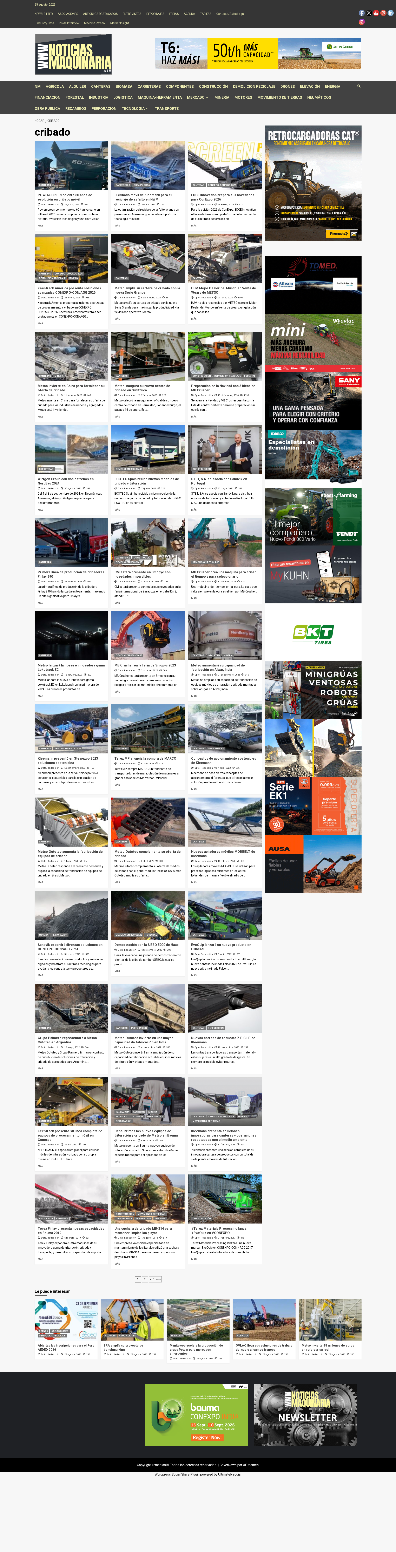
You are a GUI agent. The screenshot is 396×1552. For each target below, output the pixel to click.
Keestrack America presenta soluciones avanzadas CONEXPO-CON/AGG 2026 (69, 290)
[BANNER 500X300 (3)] (313, 690)
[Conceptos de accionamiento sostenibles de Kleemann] (225, 728)
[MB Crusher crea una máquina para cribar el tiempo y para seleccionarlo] (225, 542)
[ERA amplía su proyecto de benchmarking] (132, 1320)
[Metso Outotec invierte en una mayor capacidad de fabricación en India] (148, 1008)
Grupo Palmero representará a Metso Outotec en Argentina (67, 1040)
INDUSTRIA (98, 97)
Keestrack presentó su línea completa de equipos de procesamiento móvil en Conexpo (70, 1135)
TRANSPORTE (167, 108)
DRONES (287, 86)
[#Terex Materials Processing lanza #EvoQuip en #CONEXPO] (225, 1199)
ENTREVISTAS (132, 13)
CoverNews (228, 1465)
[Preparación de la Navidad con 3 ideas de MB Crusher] (225, 356)
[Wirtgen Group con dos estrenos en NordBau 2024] (71, 449)
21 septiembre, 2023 (229, 674)
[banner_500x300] (313, 806)
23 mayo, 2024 (225, 488)
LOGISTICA (123, 97)
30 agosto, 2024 (72, 488)
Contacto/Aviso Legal (230, 13)
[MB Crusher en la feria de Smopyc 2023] (148, 635)
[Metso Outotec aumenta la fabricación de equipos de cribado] (71, 822)
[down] (207, 98)
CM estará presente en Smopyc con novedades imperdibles (142, 574)
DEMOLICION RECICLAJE (254, 86)
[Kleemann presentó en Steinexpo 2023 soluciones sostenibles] (71, 728)
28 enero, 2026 (226, 204)
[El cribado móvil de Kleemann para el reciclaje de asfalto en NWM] (148, 165)
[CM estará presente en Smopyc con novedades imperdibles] (148, 542)
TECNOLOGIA (133, 108)
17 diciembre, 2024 (228, 395)
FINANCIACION (47, 97)
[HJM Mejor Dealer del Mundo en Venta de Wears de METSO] (225, 258)
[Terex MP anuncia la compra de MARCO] (148, 728)
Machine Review (94, 23)
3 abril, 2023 (147, 861)
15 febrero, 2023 (226, 861)
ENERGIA (332, 86)
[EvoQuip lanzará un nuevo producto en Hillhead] (225, 915)
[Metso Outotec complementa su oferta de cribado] (148, 822)
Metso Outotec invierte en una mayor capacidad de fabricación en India (143, 1040)
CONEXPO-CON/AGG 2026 (222, 185)
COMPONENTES (180, 86)
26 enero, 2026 (72, 297)
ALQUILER (77, 86)
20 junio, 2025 (225, 297)
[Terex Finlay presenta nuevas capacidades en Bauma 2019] (71, 1199)
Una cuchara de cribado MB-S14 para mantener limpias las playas (143, 1231)
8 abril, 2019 (147, 1140)
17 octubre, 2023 (227, 581)
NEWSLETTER (44, 13)
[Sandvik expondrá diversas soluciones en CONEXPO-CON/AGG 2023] (71, 915)
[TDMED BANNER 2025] (313, 285)
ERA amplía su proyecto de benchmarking (123, 1347)
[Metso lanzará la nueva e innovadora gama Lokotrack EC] (71, 635)
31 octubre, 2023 (150, 581)
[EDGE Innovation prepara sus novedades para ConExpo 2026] (225, 165)
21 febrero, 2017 (226, 1237)
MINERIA (221, 97)
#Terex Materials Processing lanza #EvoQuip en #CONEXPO (218, 1231)
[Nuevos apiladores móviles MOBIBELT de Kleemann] (225, 822)
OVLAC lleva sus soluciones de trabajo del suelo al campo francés (264, 1347)
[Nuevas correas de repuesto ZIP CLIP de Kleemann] (225, 1008)
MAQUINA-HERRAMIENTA (160, 97)
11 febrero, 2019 (226, 1144)
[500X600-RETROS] (313, 183)
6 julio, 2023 (147, 763)
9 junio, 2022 (224, 954)
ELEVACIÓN (310, 86)
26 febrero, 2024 (73, 581)
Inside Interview (69, 23)
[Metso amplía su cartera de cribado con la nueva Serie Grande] (148, 258)
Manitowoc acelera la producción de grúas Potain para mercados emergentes (196, 1349)
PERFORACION (104, 108)
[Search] (359, 86)
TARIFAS (205, 13)
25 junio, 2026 (71, 204)
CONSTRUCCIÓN (213, 86)
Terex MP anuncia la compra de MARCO (145, 758)
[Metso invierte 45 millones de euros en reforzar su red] (330, 1320)
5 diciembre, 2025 (151, 297)
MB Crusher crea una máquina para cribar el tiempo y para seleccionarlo (223, 574)
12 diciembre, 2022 (151, 950)
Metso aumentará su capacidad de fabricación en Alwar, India (218, 667)
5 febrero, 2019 (72, 1237)
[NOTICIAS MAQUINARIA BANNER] (313, 343)
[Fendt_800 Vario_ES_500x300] (313, 516)
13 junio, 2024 (148, 488)
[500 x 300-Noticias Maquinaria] (196, 1415)
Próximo (155, 1279)
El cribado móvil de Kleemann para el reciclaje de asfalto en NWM (143, 197)
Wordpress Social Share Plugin (177, 1474)
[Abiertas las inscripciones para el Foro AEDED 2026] (66, 1320)
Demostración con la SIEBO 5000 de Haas (146, 945)
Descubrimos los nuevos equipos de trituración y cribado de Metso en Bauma (146, 1133)
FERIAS (174, 13)
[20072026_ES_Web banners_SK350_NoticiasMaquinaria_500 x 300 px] (313, 458)
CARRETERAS (149, 86)
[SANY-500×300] (313, 401)
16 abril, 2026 (148, 204)
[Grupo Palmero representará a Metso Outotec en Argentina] (71, 1008)
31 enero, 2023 (72, 954)
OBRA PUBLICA (47, 108)
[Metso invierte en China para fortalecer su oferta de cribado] (71, 356)
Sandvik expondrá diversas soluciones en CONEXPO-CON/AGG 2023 (70, 947)
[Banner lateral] (313, 574)
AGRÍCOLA (55, 86)
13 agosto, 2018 (149, 1237)
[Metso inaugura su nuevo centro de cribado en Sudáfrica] (148, 356)
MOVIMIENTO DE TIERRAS (279, 97)
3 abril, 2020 (70, 1144)
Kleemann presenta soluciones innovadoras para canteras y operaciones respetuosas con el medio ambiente (223, 1135)
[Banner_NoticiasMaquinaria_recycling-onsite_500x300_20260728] (313, 748)
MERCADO (196, 97)
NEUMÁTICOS (319, 97)
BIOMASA (124, 86)
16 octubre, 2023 (73, 674)
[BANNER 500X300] (305, 1415)
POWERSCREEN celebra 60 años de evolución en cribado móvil (65, 197)
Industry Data (45, 23)
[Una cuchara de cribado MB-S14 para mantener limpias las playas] (148, 1199)
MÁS (40, 225)
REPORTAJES (155, 13)
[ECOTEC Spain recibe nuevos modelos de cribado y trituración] (148, 449)
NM (38, 86)
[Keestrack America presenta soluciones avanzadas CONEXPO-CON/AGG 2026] (71, 258)
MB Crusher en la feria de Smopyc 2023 (145, 665)
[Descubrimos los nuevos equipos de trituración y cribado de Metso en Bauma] (148, 1101)
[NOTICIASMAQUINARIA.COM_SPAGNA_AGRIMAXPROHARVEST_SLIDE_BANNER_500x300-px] (313, 632)
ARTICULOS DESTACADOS (100, 13)
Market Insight (119, 23)
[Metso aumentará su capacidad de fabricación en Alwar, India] (225, 635)
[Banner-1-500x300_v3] (313, 864)
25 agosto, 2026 (72, 1354)
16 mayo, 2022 (72, 1047)
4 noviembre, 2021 (151, 1047)
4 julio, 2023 (224, 768)
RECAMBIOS (75, 108)
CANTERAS (101, 86)
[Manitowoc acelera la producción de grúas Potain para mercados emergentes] (198, 1320)
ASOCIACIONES (68, 13)
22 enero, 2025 (149, 395)
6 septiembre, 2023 (74, 768)
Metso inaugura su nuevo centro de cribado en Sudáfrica (142, 388)
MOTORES (243, 97)
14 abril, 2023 (71, 861)
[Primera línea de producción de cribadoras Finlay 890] (71, 542)
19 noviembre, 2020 (228, 1047)
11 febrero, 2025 (73, 395)
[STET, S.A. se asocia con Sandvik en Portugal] (225, 449)
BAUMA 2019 (122, 1112)
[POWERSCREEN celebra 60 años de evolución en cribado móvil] (71, 165)
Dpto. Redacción (50, 204)
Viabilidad (160, 1218)
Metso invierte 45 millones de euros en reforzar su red (328, 1347)
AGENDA (189, 13)
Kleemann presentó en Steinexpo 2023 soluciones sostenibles (68, 761)
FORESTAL (75, 97)
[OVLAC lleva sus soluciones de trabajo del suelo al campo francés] (264, 1320)
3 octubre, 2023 (149, 670)
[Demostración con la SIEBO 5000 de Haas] (148, 915)
